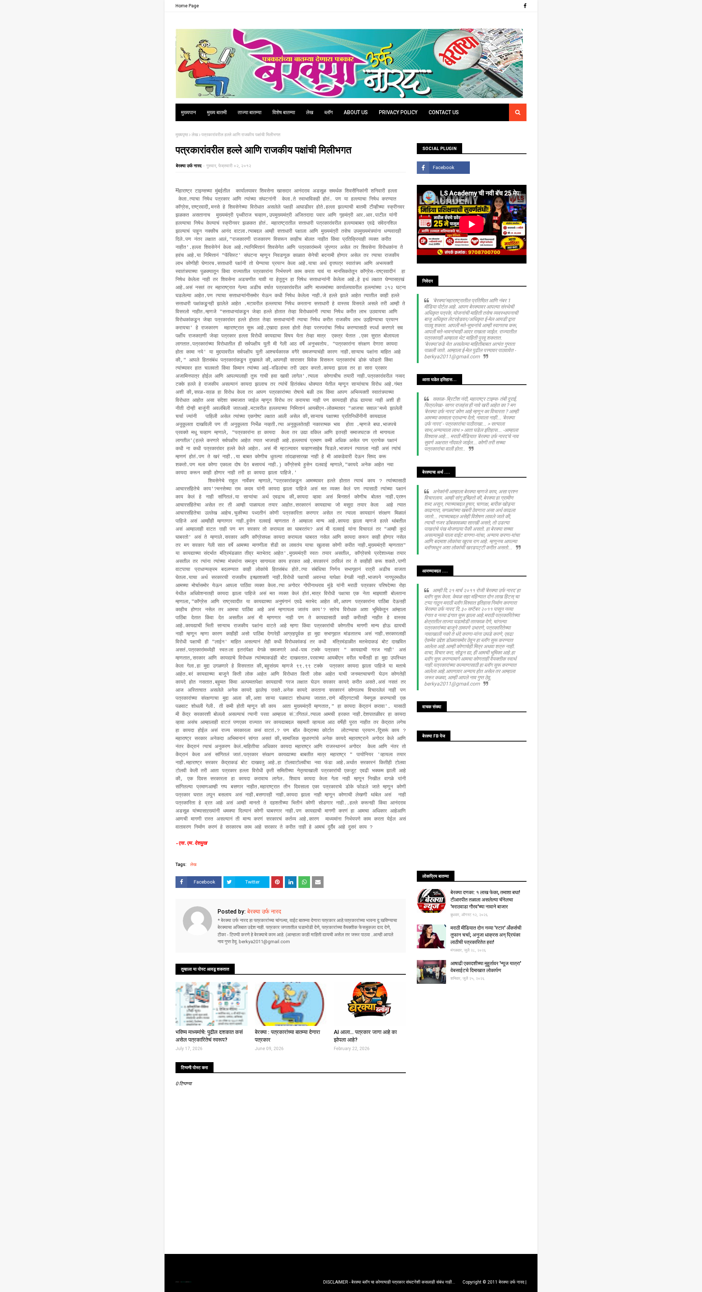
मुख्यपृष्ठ (182, 134)
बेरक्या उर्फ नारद (188, 165)
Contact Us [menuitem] (444, 112)
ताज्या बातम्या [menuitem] (249, 112)
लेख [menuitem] (309, 112)
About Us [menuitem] (356, 112)
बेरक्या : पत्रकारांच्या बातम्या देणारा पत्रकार (287, 1036)
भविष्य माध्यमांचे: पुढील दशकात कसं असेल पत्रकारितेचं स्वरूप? (209, 1036)
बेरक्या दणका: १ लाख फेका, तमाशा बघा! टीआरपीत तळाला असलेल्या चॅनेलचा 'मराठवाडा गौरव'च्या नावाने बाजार (485, 899)
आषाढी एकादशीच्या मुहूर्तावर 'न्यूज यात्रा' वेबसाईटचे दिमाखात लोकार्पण (485, 967)
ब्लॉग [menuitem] (328, 112)
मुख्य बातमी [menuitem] (217, 112)
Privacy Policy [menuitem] (398, 112)
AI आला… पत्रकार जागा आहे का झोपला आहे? (365, 1036)
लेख (195, 134)
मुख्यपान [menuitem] (188, 112)
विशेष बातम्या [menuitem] (283, 112)
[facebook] (524, 6)
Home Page (187, 5)
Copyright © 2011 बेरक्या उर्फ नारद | (494, 1282)
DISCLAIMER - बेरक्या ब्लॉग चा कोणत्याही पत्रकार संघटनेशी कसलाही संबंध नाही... (389, 1282)
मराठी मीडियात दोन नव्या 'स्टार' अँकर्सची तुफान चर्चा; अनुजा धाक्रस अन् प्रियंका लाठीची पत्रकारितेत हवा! (485, 935)
